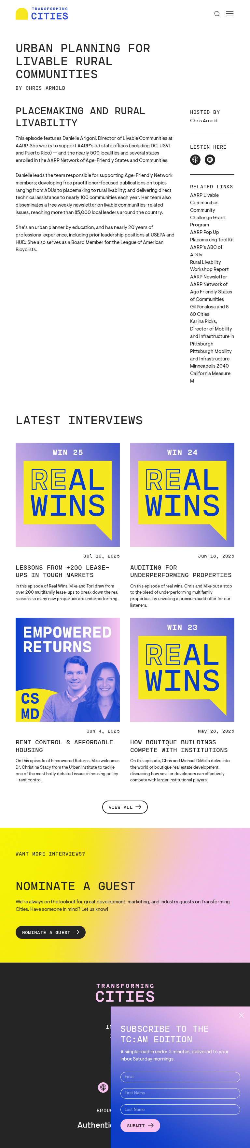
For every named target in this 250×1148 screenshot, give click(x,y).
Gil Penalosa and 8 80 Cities (209, 311)
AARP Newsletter (208, 277)
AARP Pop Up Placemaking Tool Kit (212, 236)
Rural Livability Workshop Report (209, 266)
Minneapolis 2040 (209, 366)
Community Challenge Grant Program (207, 218)
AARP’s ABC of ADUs (206, 251)
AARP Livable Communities (204, 199)
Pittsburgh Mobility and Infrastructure (211, 355)
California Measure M (210, 377)
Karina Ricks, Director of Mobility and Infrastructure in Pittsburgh (212, 333)
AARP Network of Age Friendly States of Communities (211, 292)
